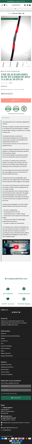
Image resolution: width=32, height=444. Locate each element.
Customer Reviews (6, 346)
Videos (3, 338)
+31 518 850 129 (6, 430)
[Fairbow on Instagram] (17, 312)
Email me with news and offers (10, 393)
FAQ (2, 343)
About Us (3, 333)
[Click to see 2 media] (9, 64)
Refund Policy (5, 369)
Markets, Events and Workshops (10, 336)
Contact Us (4, 341)
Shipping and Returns (7, 367)
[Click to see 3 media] (16, 64)
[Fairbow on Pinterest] (16, 312)
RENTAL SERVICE (5, 348)
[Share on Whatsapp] (17, 13)
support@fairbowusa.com (9, 428)
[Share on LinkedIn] (19, 13)
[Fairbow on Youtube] (19, 312)
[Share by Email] (22, 13)
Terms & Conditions (6, 374)
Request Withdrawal (7, 356)
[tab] (16, 118)
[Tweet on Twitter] (14, 13)
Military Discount (6, 353)
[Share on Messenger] (23, 13)
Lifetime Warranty (6, 364)
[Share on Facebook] (13, 13)
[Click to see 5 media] (28, 64)
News (2, 351)
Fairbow (11, 436)
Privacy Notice (5, 372)
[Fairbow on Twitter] (12, 312)
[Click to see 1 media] (3, 64)
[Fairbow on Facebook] (14, 312)
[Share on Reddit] (20, 13)
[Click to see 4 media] (22, 64)
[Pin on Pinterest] (16, 13)
